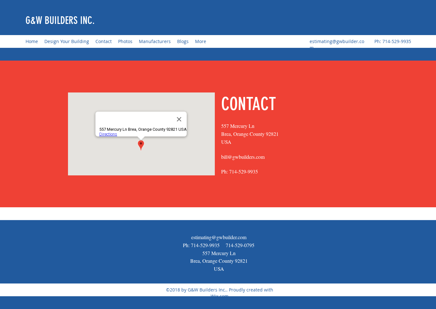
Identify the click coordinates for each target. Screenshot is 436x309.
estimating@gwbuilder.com (218, 237)
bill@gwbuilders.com (243, 156)
